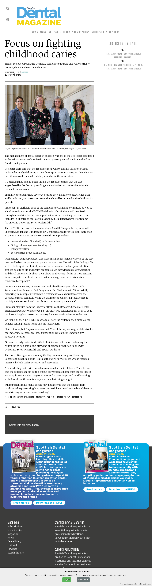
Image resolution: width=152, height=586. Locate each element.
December (108, 65)
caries (50, 397)
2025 (123, 61)
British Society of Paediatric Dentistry (27, 397)
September (137, 65)
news (68, 397)
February (118, 57)
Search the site (16, 552)
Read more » (21, 502)
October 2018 (78, 397)
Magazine (46, 32)
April (131, 54)
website (59, 564)
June (120, 54)
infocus (25, 72)
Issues (57, 32)
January (127, 57)
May (125, 54)
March (138, 54)
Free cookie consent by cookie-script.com (135, 584)
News (35, 32)
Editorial (12, 545)
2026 (123, 50)
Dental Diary (14, 541)
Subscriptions (81, 32)
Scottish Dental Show (105, 32)
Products (12, 549)
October (127, 65)
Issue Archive (15, 530)
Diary (66, 32)
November (118, 65)
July (114, 54)
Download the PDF (48, 502)
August (108, 54)
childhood (59, 397)
